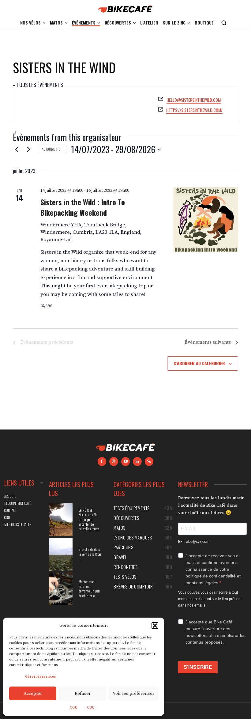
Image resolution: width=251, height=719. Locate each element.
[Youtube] (125, 461)
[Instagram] (113, 461)
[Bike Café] (125, 9)
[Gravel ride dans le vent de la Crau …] (60, 554)
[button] (155, 626)
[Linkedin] (137, 461)
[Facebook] (102, 461)
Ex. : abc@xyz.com (193, 541)
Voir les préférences (134, 693)
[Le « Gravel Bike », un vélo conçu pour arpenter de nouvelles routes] (60, 519)
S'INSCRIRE (198, 667)
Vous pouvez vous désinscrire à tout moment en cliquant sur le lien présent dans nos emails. (210, 598)
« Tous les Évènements (38, 85)
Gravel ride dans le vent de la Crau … (90, 554)
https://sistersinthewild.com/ (194, 110)
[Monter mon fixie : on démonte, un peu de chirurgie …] (60, 589)
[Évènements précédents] (16, 149)
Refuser (83, 693)
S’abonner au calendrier (199, 363)
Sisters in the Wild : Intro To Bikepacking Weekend (82, 207)
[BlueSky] (149, 461)
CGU (73, 707)
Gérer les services (40, 676)
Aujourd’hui (52, 149)
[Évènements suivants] (28, 149)
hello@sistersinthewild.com (194, 99)
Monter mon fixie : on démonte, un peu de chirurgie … (89, 588)
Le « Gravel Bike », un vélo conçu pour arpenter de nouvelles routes (89, 520)
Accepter (33, 693)
